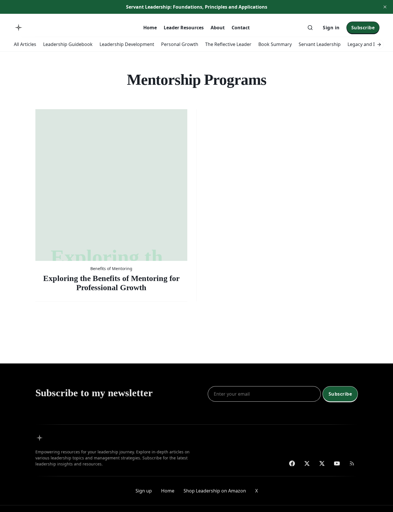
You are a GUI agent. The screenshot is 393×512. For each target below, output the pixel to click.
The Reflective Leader (228, 44)
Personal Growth (179, 44)
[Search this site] (310, 27)
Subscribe (363, 27)
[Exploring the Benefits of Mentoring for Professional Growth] (111, 200)
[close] (385, 6)
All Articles (25, 44)
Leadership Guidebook (68, 44)
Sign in (331, 27)
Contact (241, 27)
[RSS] (352, 463)
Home (150, 27)
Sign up (144, 491)
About (218, 27)
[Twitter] (307, 463)
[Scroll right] (379, 44)
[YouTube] (337, 463)
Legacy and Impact (368, 44)
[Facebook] (292, 463)
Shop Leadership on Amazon (215, 491)
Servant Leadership (320, 44)
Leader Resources (184, 27)
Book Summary (275, 44)
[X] (322, 463)
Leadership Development (127, 44)
